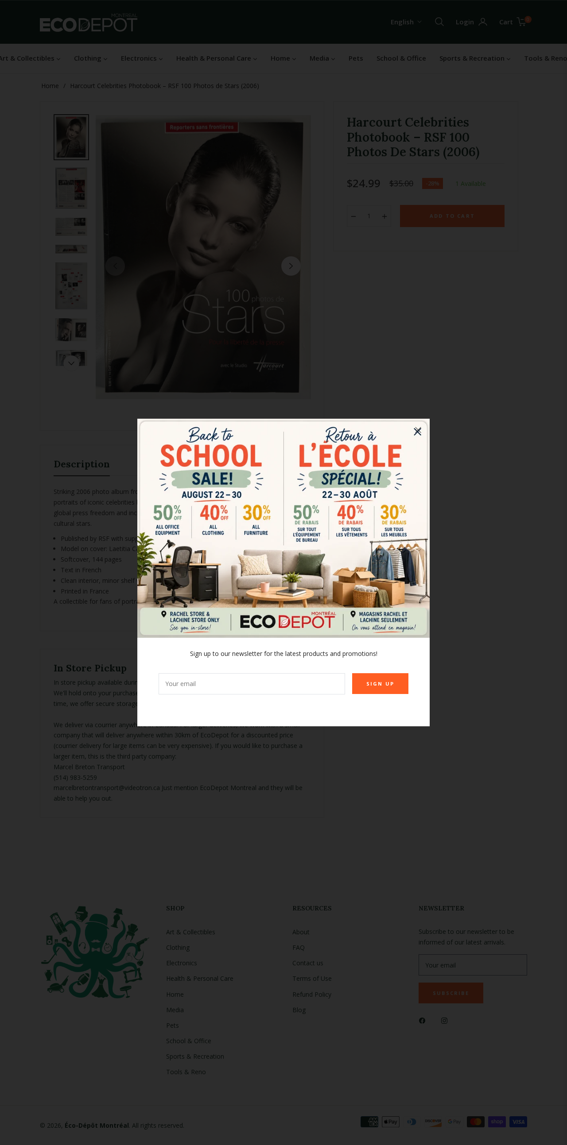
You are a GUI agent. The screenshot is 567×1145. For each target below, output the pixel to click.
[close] (418, 430)
